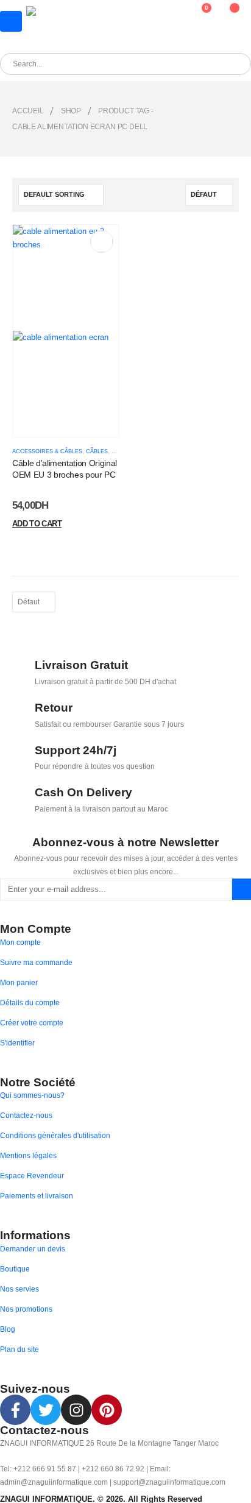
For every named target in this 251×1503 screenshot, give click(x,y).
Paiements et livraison (36, 1196)
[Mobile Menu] (11, 21)
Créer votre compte (31, 1023)
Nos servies (19, 1289)
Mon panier (19, 982)
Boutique (15, 1269)
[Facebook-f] (15, 1410)
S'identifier (17, 1043)
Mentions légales (28, 1155)
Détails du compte (30, 1002)
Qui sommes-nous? (32, 1095)
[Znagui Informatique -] (58, 23)
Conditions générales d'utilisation (55, 1135)
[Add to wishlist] (101, 241)
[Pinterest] (106, 1410)
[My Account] (169, 14)
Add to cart (37, 523)
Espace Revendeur (32, 1175)
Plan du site (19, 1349)
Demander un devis (32, 1249)
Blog (7, 1329)
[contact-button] (241, 889)
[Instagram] (76, 1410)
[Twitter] (45, 1410)
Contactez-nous (26, 1115)
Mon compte (20, 942)
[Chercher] (139, 64)
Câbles (97, 451)
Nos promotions (26, 1309)
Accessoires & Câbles (47, 451)
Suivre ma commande (36, 962)
